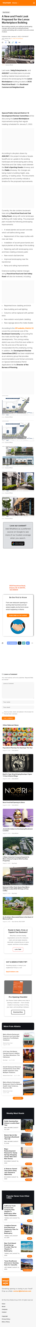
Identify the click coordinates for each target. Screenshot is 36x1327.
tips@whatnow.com (12, 971)
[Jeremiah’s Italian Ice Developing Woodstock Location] (18, 818)
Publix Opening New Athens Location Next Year (11, 1123)
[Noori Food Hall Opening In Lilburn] (18, 791)
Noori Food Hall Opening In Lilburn (14, 802)
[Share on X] (9, 42)
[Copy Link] (12, 42)
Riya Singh (14, 863)
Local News (28, 1046)
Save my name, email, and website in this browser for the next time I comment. (19, 712)
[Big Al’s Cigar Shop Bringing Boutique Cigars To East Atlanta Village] (18, 763)
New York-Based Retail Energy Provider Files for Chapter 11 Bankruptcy (10, 1247)
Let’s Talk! (18, 949)
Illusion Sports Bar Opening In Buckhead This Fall (11, 1137)
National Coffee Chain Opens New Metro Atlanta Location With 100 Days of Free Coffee (16, 888)
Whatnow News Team (8, 1043)
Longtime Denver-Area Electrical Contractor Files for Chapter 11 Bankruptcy (11, 1229)
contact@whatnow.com (22, 1291)
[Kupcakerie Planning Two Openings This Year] (18, 737)
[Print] (16, 42)
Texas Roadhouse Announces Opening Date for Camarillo (11, 1263)
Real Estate (6, 12)
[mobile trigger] (34, 3)
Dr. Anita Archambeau (17, 38)
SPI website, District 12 (24, 328)
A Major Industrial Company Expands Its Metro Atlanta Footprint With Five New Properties (16, 858)
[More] (19, 42)
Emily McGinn (15, 750)
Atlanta (28, 1130)
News (29, 1220)
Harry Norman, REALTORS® (18, 921)
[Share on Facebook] (5, 42)
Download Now (18, 1012)
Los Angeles (27, 1270)
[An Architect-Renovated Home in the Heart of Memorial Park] (18, 906)
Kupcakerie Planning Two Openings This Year (18, 748)
